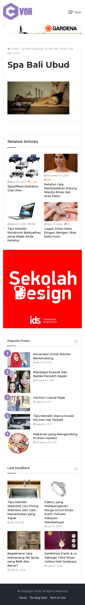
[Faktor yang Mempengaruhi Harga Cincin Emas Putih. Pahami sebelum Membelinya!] (61, 489)
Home (14, 48)
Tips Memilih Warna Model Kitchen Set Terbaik (53, 418)
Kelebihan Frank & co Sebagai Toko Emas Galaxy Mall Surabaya (61, 557)
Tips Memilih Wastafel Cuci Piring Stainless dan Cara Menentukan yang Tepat (22, 510)
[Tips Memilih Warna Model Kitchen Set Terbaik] (18, 421)
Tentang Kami (38, 597)
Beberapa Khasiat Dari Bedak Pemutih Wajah (50, 374)
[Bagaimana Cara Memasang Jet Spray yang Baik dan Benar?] (23, 540)
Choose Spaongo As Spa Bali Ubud (43, 48)
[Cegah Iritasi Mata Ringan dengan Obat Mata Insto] (61, 211)
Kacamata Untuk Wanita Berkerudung (52, 356)
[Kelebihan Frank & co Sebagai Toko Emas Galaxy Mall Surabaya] (61, 540)
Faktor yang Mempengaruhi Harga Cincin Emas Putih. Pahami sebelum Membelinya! (59, 512)
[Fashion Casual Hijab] (18, 403)
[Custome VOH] (17, 11)
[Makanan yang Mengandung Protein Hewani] (18, 443)
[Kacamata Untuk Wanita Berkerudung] (18, 359)
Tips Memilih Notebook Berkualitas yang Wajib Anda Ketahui (24, 234)
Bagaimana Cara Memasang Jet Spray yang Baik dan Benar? (23, 559)
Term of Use (58, 597)
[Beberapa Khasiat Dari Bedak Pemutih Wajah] (18, 381)
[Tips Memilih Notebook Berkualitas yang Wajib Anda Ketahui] (24, 211)
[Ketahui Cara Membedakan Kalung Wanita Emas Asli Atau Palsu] (61, 163)
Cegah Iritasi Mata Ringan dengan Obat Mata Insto (60, 232)
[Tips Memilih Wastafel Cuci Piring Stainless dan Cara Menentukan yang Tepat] (23, 489)
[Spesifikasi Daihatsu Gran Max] (24, 166)
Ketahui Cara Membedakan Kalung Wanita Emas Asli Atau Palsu (60, 190)
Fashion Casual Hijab (49, 398)
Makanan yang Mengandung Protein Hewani (55, 436)
